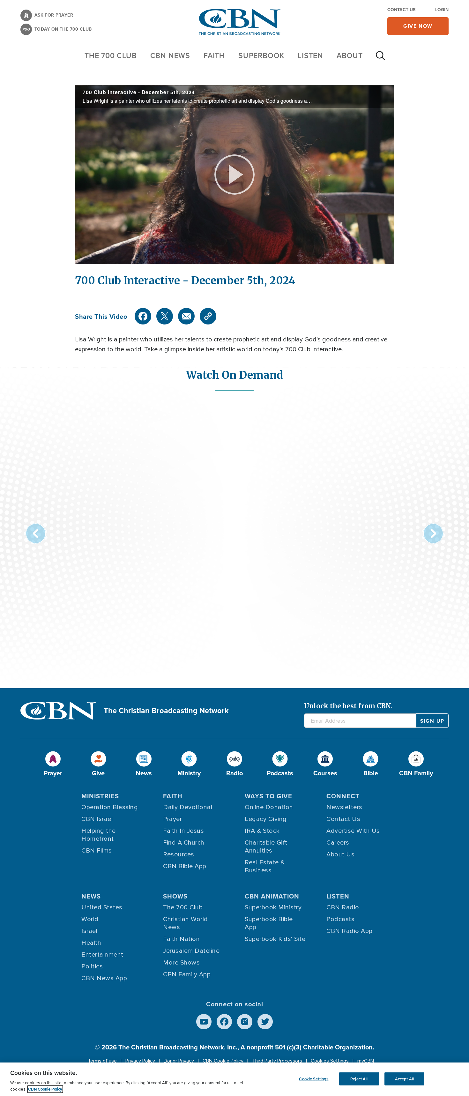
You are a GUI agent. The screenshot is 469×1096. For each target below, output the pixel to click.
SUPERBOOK (261, 55)
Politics (92, 966)
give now (418, 26)
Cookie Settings (313, 1079)
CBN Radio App (349, 931)
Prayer (172, 819)
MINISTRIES (100, 796)
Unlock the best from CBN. (348, 706)
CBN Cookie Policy (223, 1061)
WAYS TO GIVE (268, 796)
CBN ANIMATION (272, 896)
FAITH (214, 55)
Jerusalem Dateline (191, 951)
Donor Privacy (179, 1061)
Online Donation (269, 807)
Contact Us (401, 9)
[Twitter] (164, 316)
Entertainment (102, 954)
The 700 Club (111, 55)
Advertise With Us (353, 831)
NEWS (91, 896)
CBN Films (96, 850)
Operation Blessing (109, 807)
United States (102, 907)
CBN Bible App (184, 866)
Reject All (359, 1079)
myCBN (365, 1061)
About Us (340, 854)
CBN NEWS (170, 55)
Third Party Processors (277, 1061)
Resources (178, 854)
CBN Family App (187, 974)
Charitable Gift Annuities (266, 846)
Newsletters (344, 807)
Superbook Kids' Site (275, 939)
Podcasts (340, 919)
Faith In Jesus (183, 831)
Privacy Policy (140, 1061)
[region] (234, 1079)
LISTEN (310, 55)
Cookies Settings (330, 1061)
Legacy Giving (266, 819)
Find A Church (184, 842)
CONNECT (343, 796)
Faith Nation (181, 939)
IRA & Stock (262, 831)
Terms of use (102, 1061)
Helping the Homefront (98, 835)
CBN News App (104, 978)
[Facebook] (143, 316)
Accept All (404, 1079)
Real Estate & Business (265, 866)
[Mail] (186, 316)
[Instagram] (244, 1021)
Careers (337, 842)
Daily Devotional (187, 807)
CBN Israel (97, 819)
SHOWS (175, 896)
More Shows (181, 962)
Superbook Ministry (273, 907)
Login (442, 9)
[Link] (208, 316)
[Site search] (380, 58)
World (90, 919)
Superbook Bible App (269, 923)
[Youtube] (204, 1021)
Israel (89, 931)
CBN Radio (342, 907)
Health (91, 943)
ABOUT (350, 55)
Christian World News (185, 923)
